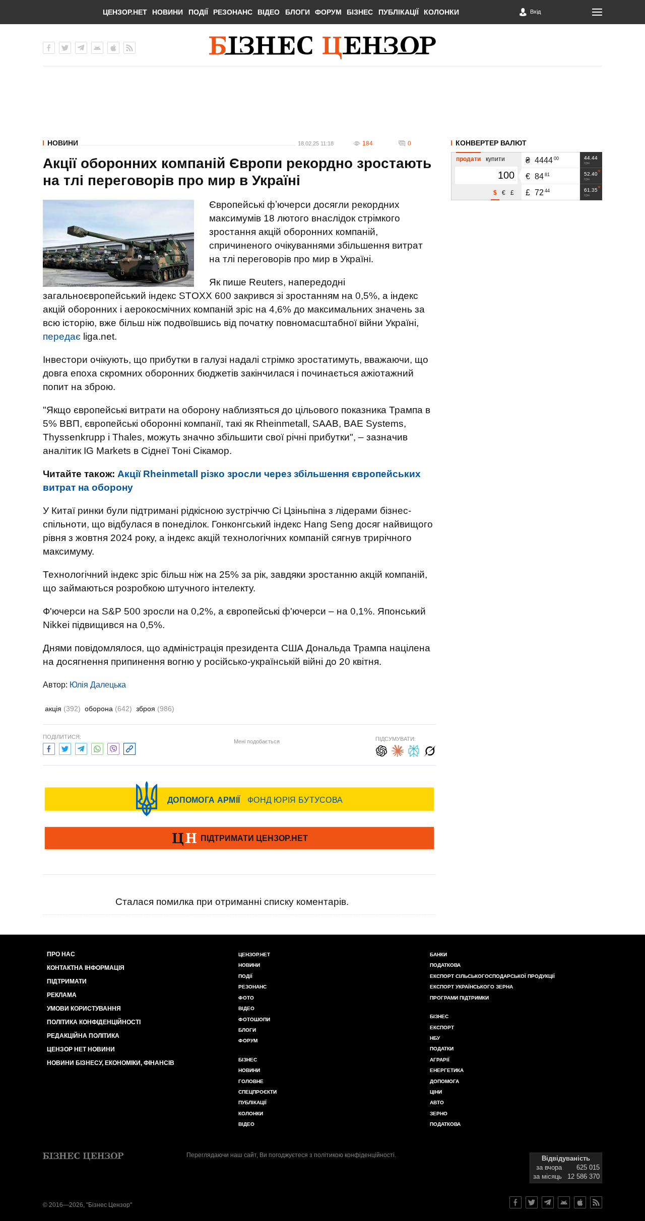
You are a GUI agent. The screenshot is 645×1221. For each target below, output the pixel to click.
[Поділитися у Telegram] (81, 747)
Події (198, 12)
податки (442, 1048)
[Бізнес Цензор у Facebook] (49, 48)
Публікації (398, 12)
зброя (155, 709)
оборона (108, 709)
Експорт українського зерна (471, 986)
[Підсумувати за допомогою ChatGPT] (381, 749)
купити (495, 159)
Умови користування (84, 1008)
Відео (268, 12)
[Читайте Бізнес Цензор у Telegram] (548, 1202)
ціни (436, 1092)
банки (438, 954)
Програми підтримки (459, 998)
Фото (246, 998)
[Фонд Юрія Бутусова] (239, 798)
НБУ (435, 1038)
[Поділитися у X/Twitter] (65, 747)
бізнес (439, 1016)
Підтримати (67, 981)
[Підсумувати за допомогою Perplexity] (414, 749)
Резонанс (232, 12)
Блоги (297, 12)
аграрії (439, 1059)
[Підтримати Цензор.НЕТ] (239, 839)
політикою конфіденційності (354, 1155)
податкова (445, 1124)
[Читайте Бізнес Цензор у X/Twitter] (532, 1202)
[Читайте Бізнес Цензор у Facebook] (515, 1202)
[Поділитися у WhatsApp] (97, 747)
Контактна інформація (85, 967)
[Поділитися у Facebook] (49, 747)
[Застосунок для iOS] (113, 48)
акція (63, 709)
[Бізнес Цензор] (322, 47)
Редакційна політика (83, 1035)
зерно (438, 1113)
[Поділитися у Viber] (113, 747)
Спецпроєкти (257, 1092)
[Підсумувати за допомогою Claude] (398, 749)
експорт (442, 1027)
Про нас (61, 954)
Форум (328, 12)
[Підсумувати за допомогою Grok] (430, 749)
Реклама (62, 995)
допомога (444, 1081)
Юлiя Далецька (98, 684)
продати (468, 159)
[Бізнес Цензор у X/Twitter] (65, 48)
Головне (251, 1081)
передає (62, 336)
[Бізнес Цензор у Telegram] (81, 48)
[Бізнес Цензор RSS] (129, 48)
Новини (167, 12)
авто (437, 1102)
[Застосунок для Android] (97, 48)
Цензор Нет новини (81, 1049)
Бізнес (360, 12)
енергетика (447, 1070)
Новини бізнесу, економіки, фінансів (110, 1062)
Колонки (441, 12)
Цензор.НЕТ (125, 12)
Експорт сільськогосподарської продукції (492, 976)
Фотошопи (254, 1019)
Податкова (445, 965)
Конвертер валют (491, 143)
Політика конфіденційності (94, 1022)
